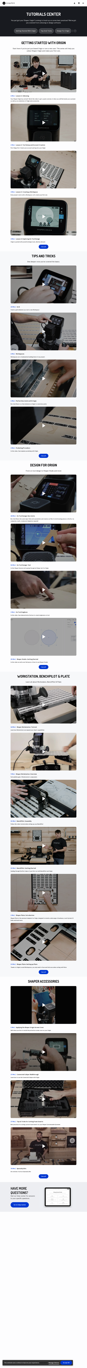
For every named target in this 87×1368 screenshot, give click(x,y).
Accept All (66, 1363)
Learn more (43, 1363)
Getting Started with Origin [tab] (26, 31)
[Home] (23, 3)
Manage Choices (54, 1363)
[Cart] (79, 3)
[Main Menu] (83, 3)
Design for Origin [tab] (63, 31)
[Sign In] (74, 3)
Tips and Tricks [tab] (46, 31)
